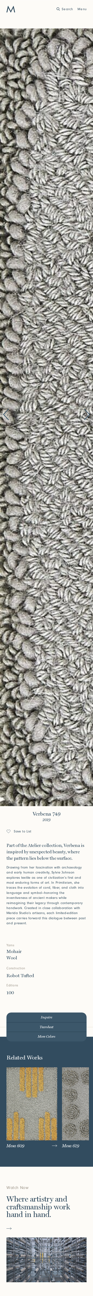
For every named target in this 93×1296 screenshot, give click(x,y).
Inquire (46, 1017)
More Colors (46, 1037)
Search (67, 9)
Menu (82, 9)
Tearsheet (47, 1027)
